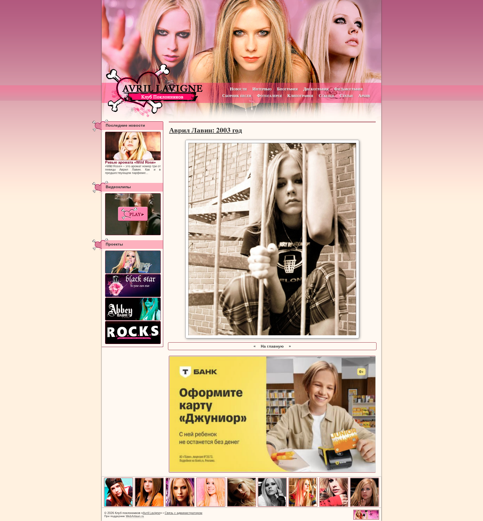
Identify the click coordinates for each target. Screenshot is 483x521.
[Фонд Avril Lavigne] (133, 332)
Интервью (261, 88)
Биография (287, 88)
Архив (364, 95)
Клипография (300, 95)
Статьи (346, 95)
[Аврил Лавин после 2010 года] (364, 505)
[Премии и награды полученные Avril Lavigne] (133, 262)
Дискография (315, 88)
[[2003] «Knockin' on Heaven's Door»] (133, 214)
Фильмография (348, 88)
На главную (272, 346)
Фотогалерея (269, 95)
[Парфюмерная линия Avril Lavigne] (133, 285)
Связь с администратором (183, 513)
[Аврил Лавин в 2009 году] (333, 505)
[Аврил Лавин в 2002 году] (118, 505)
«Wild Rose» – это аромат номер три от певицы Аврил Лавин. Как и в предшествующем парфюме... (133, 167)
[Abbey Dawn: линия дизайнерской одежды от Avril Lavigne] (133, 309)
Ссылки (326, 95)
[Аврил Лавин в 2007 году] (272, 505)
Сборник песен (236, 95)
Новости (238, 88)
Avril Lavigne (151, 513)
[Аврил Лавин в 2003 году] (149, 505)
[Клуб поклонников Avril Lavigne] (241, 41)
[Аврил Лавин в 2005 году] (210, 505)
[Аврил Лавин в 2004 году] (180, 505)
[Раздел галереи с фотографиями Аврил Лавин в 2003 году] (272, 337)
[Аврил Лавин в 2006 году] (241, 505)
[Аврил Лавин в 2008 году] (303, 505)
